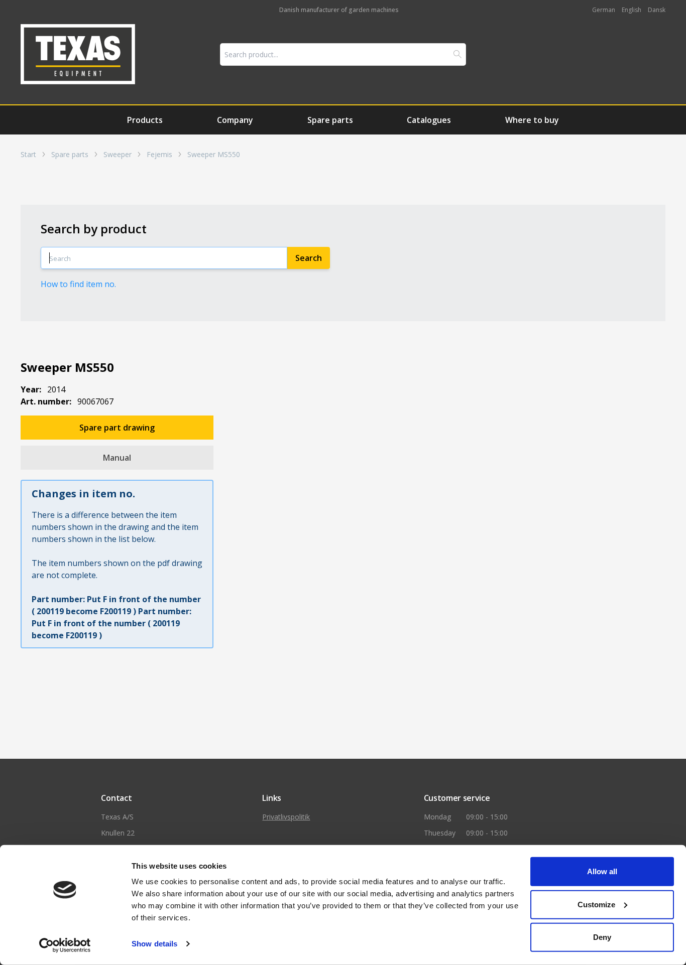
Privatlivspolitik (286, 816)
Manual (117, 457)
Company (235, 119)
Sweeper (117, 154)
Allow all (602, 871)
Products (145, 119)
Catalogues (429, 119)
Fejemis (159, 154)
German (603, 10)
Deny (602, 937)
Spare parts (330, 119)
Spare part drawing (117, 427)
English (631, 10)
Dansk (656, 10)
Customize (596, 904)
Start (28, 154)
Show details (154, 943)
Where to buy (532, 119)
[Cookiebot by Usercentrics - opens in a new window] (65, 945)
